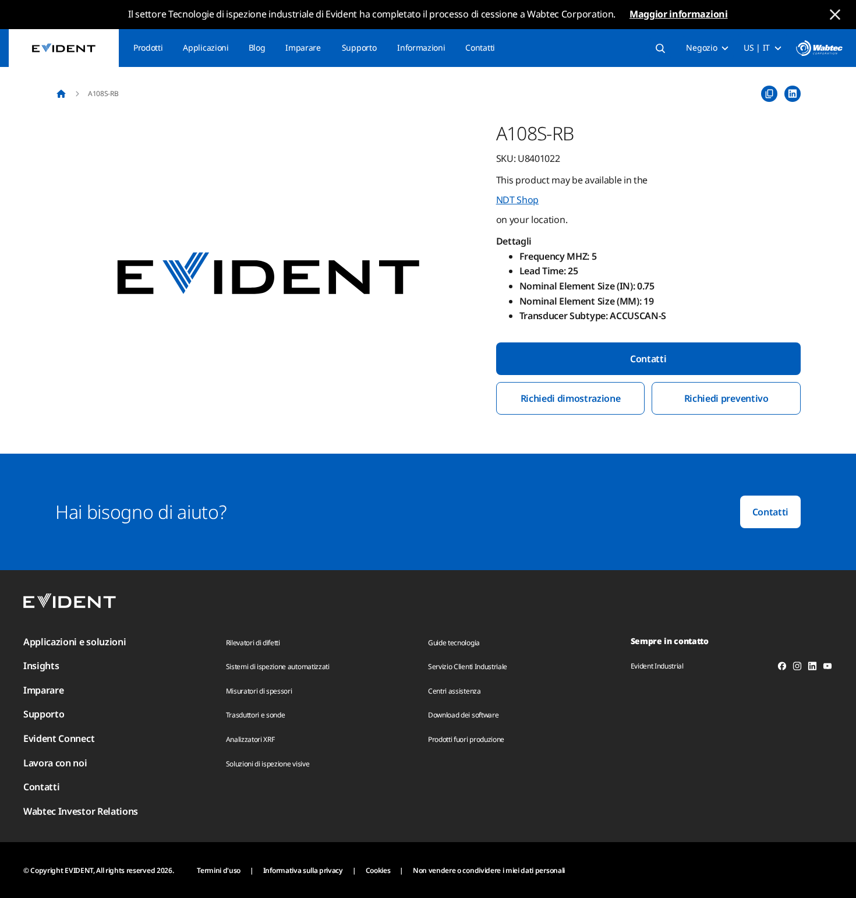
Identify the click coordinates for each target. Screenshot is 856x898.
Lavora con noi (55, 762)
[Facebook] (782, 668)
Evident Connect (58, 738)
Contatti (479, 47)
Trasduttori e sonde (255, 715)
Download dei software (463, 715)
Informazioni (421, 47)
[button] (268, 274)
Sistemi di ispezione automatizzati (278, 666)
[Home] (61, 94)
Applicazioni (205, 47)
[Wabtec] (819, 48)
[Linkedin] (812, 668)
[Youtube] (827, 668)
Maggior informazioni (678, 14)
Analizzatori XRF (250, 739)
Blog (257, 47)
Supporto (359, 47)
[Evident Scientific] (64, 48)
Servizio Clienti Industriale (467, 666)
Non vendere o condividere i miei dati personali (489, 870)
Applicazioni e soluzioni (74, 641)
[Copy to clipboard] (769, 94)
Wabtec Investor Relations (80, 811)
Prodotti (147, 47)
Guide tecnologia (454, 643)
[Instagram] (797, 668)
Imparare (302, 47)
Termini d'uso (218, 870)
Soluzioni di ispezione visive (268, 764)
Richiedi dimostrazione (571, 398)
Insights (41, 665)
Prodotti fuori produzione (466, 739)
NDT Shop (517, 199)
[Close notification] (835, 14)
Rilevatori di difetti (253, 643)
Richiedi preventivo (726, 398)
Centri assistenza (454, 691)
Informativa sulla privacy (303, 870)
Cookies (378, 870)
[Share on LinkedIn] (792, 94)
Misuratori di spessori (259, 691)
